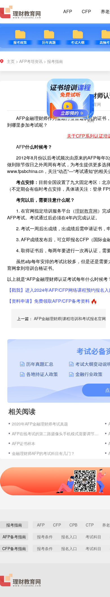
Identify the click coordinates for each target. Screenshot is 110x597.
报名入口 (69, 536)
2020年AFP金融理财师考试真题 (40, 424)
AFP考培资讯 (31, 61)
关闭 (87, 123)
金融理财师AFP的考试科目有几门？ (43, 453)
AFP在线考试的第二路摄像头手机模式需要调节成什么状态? (55, 433)
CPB (73, 525)
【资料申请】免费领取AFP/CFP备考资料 (48, 301)
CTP (90, 525)
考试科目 (93, 536)
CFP (86, 11)
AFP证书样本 (23, 443)
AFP (67, 11)
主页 (11, 61)
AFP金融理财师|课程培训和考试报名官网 (70, 318)
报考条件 (45, 536)
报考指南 (55, 61)
